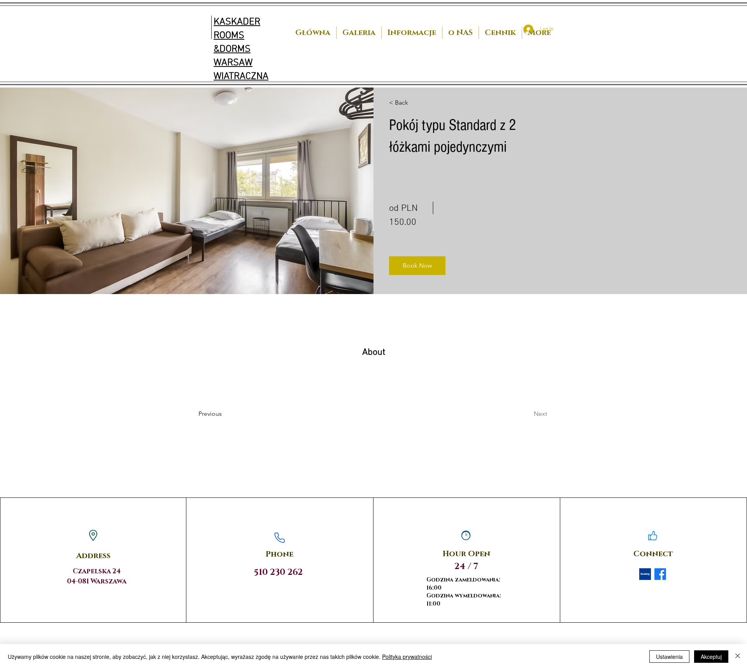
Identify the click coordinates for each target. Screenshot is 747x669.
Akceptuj (711, 656)
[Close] (737, 656)
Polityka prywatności (407, 656)
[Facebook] (660, 574)
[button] (417, 265)
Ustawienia (669, 656)
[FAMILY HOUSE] (645, 574)
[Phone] (279, 537)
